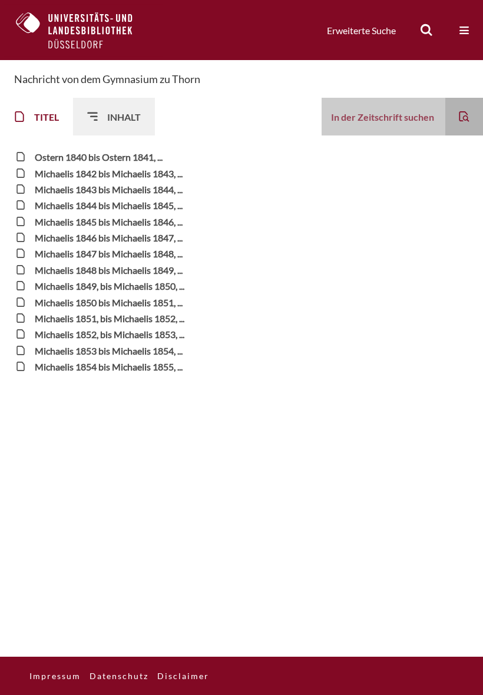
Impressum (55, 676)
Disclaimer (183, 676)
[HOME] (83, 30)
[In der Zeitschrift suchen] (464, 116)
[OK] (426, 30)
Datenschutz (119, 676)
